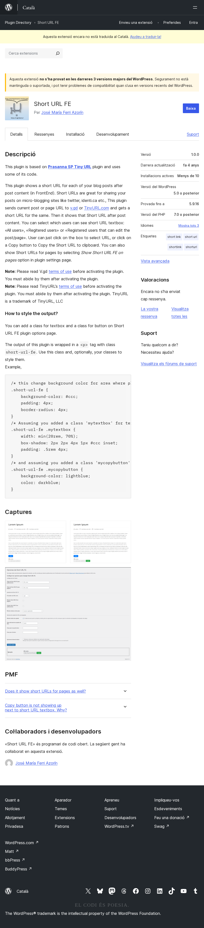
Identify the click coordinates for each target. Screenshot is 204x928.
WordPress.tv (119, 826)
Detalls (16, 134)
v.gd (74, 207)
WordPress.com (22, 842)
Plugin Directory (18, 22)
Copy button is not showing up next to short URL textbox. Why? (36, 707)
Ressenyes (44, 134)
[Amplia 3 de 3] (124, 573)
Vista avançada (155, 260)
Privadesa (14, 826)
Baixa (191, 108)
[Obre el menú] (196, 7)
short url (191, 237)
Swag (161, 826)
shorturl (191, 247)
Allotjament (15, 817)
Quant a (12, 800)
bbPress (15, 860)
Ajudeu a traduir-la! (145, 36)
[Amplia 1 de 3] (59, 527)
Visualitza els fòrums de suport (169, 363)
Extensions (65, 817)
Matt (12, 851)
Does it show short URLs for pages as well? (45, 691)
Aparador (63, 800)
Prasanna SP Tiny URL (69, 166)
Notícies (12, 808)
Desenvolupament (112, 134)
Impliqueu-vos (166, 800)
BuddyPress (18, 868)
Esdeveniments (168, 808)
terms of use (60, 271)
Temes (61, 808)
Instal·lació (75, 134)
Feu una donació (172, 817)
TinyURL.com (96, 207)
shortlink (175, 247)
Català (22, 891)
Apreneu (111, 800)
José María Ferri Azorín (62, 112)
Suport (193, 134)
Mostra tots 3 (188, 225)
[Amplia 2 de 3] (124, 527)
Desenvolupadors (120, 817)
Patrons (62, 826)
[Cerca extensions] (58, 53)
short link (174, 237)
